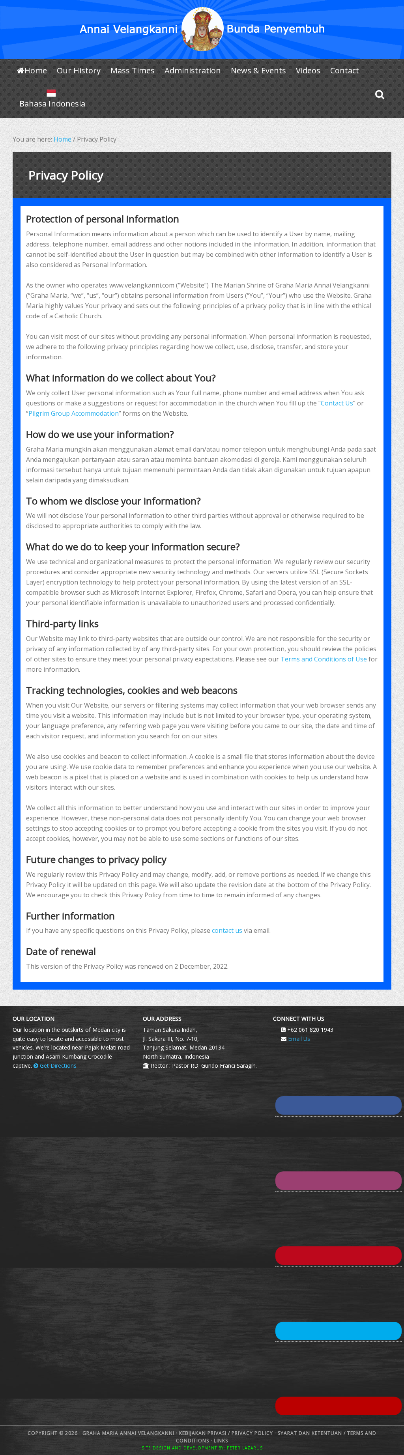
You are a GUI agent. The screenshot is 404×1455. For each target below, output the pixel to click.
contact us (227, 930)
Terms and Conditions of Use (324, 659)
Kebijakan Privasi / (205, 1433)
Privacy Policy (252, 1433)
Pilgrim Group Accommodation (73, 413)
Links (220, 1440)
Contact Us (337, 403)
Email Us (299, 1038)
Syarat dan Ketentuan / (311, 1433)
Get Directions (57, 1065)
